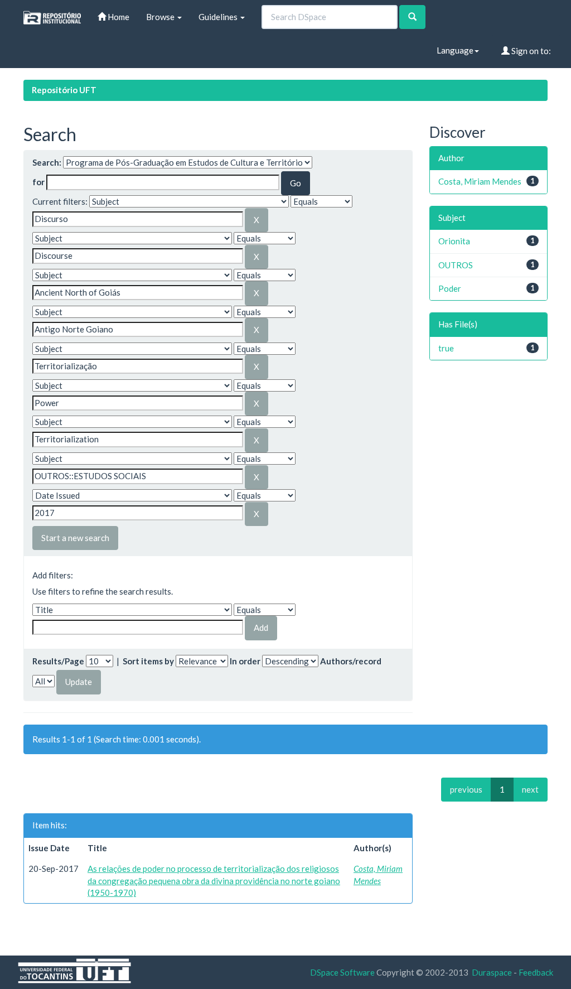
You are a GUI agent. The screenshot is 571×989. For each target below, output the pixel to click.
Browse (161, 17)
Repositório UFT (64, 90)
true (446, 348)
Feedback (536, 972)
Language (455, 50)
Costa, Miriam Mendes (479, 181)
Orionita (454, 241)
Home (117, 17)
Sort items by (148, 661)
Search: (46, 162)
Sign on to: (530, 51)
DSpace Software (342, 972)
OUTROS (455, 265)
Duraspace (492, 972)
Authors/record (350, 661)
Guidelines (219, 17)
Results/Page (58, 661)
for (38, 182)
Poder (449, 288)
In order (245, 661)
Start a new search (75, 538)
